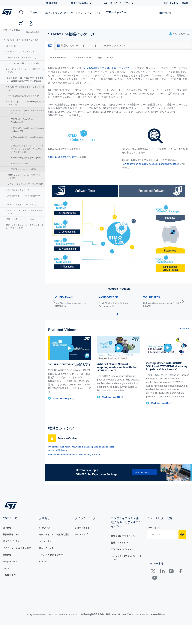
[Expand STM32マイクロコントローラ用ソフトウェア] (6, 101)
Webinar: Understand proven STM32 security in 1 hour (74, 454)
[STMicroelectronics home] (8, 12)
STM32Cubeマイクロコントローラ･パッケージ (108, 68)
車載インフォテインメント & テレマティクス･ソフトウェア (25, 226)
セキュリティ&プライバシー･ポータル (129, 614)
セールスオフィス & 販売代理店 (54, 534)
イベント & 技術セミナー (51, 554)
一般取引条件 (9, 575)
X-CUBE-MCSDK (108, 297)
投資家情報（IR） (11, 534)
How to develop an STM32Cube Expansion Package (150, 164)
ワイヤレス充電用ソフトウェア (21, 204)
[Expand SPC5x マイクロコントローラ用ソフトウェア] (6, 86)
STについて (165, 12)
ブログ (6, 568)
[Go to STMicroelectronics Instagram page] (171, 571)
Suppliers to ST (11, 561)
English (174, 3)
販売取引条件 (98, 614)
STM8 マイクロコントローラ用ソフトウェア (25, 176)
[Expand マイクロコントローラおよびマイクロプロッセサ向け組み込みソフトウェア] (4, 78)
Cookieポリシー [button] (157, 614)
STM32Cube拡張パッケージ (25, 158)
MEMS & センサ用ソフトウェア (22, 40)
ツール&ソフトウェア (50, 12)
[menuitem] (22, 40)
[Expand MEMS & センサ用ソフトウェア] (4, 40)
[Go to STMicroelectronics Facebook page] (180, 571)
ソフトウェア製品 (11, 30)
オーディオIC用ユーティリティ (21, 57)
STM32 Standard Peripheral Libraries (27, 138)
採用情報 (7, 554)
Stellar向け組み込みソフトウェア (23, 96)
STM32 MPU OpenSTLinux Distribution (22, 120)
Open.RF (11, 46)
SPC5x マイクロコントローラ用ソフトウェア (26, 88)
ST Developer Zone (116, 12)
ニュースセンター (47, 548)
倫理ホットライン (119, 542)
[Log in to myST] (30, 23)
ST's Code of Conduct (122, 549)
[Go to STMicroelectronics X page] (153, 571)
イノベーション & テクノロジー (18, 548)
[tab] (49, 46)
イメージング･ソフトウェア (20, 52)
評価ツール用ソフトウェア (20, 219)
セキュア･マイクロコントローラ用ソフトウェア (25, 70)
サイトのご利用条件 (80, 614)
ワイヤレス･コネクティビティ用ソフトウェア (25, 212)
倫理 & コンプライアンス (123, 536)
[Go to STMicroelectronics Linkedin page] (162, 571)
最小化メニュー (32, 32)
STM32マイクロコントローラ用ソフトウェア (26, 103)
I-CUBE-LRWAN (63, 297)
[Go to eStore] (21, 23)
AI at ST (43, 561)
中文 (166, 3)
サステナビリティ (11, 541)
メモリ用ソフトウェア (17, 190)
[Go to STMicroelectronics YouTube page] (154, 578)
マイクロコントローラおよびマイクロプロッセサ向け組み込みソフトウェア (25, 79)
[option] (59, 57)
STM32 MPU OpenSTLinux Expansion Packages (27, 129)
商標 (108, 614)
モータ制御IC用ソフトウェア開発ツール (23, 197)
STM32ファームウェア (23, 169)
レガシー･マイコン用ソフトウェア (25, 184)
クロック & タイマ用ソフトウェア (22, 63)
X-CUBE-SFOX (151, 297)
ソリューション (92, 12)
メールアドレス (154, 528)
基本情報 (7, 528)
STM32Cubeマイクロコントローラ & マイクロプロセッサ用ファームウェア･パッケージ (27, 149)
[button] (21, 12)
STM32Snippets (19, 163)
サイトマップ (81, 534)
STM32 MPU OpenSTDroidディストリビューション (27, 112)
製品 (34, 12)
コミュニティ (45, 541)
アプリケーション (73, 12)
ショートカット (82, 528)
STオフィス (44, 528)
